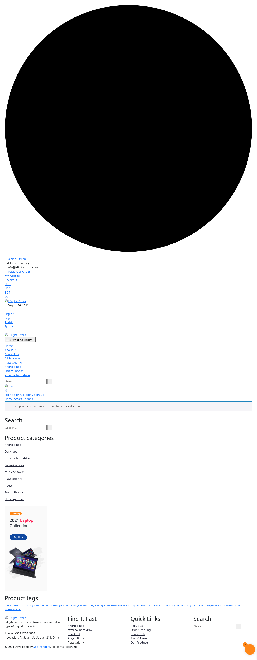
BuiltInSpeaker (11, 605)
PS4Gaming (170, 605)
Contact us (12, 354)
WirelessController (13, 609)
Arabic (9, 322)
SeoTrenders (41, 647)
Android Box (13, 367)
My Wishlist (12, 276)
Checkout (11, 280)
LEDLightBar (93, 605)
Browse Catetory (20, 340)
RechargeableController (194, 605)
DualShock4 (39, 605)
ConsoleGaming (26, 605)
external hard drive (17, 375)
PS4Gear (179, 605)
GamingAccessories (61, 605)
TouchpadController (214, 605)
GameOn (49, 605)
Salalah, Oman (16, 259)
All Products (13, 358)
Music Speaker (14, 472)
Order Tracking (141, 630)
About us (11, 350)
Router (9, 486)
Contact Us (138, 634)
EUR (7, 297)
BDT (7, 292)
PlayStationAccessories (141, 605)
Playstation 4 (13, 363)
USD (8, 284)
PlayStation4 (105, 605)
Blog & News (139, 638)
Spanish (10, 326)
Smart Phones (14, 371)
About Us (137, 626)
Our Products (140, 642)
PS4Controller (158, 605)
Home (9, 346)
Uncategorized (14, 499)
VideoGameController (232, 605)
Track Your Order (18, 271)
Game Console (14, 465)
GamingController (79, 605)
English (10, 314)
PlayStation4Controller (121, 605)
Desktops (11, 451)
